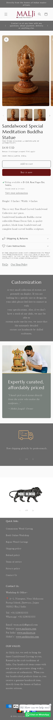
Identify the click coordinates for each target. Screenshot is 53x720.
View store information (16, 193)
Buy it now (26, 172)
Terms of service (14, 562)
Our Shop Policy (19, 264)
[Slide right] (50, 115)
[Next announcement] (47, 25)
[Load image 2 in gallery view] (26, 115)
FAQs (5, 264)
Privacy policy (13, 569)
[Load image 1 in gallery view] (13, 115)
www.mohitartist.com (27, 637)
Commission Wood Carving (19, 529)
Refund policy (13, 555)
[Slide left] (3, 115)
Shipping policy (13, 549)
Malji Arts (22, 716)
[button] (6, 14)
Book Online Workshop (17, 535)
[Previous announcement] (5, 25)
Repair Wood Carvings (17, 542)
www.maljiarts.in (26, 633)
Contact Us (11, 575)
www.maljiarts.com (26, 629)
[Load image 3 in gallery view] (40, 115)
